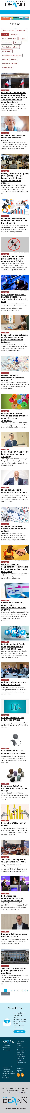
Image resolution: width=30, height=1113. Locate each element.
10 (3, 994)
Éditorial (5, 59)
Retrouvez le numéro (9, 63)
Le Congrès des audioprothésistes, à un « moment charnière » (12, 898)
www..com (15, 1108)
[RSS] (22, 1075)
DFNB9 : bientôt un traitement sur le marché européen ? (12, 377)
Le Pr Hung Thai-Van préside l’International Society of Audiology (14, 454)
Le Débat (23, 39)
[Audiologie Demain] (15, 5)
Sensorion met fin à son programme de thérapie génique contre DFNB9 (12, 258)
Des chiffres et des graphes (11, 55)
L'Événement (6, 51)
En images (14, 34)
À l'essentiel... (21, 30)
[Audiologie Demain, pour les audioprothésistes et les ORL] (15, 1101)
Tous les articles (8, 30)
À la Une (5, 34)
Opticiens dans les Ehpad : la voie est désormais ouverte (14, 137)
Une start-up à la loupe (10, 47)
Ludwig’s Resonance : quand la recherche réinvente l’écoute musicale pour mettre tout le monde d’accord (15, 178)
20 (7, 994)
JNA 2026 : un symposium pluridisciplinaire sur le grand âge (13, 970)
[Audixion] (15, 18)
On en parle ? (7, 43)
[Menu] (15, 12)
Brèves (13, 59)
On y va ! (17, 43)
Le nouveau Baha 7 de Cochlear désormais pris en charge (14, 788)
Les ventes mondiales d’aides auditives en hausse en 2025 (14, 528)
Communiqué (7, 67)
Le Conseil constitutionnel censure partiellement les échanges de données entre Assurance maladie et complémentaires (14, 97)
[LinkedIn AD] (18, 1075)
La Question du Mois (9, 39)
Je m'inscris (19, 1031)
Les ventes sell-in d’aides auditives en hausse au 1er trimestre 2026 (14, 220)
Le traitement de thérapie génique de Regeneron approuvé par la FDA (13, 646)
